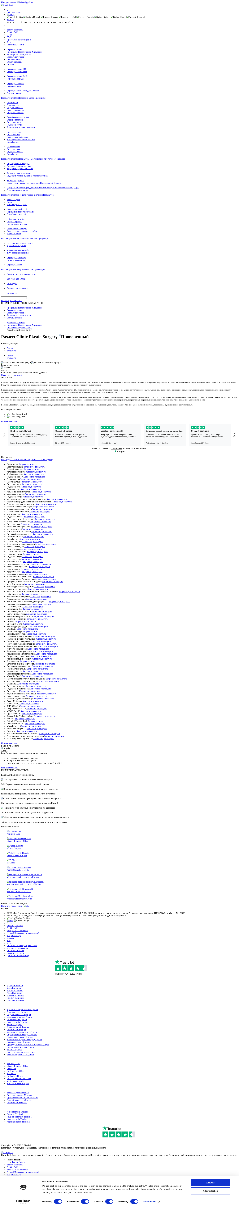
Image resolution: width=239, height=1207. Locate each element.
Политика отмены (15, 950)
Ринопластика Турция (17, 1012)
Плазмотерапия (14, 93)
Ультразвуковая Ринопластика (21, 139)
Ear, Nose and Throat (16, 279)
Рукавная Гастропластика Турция (22, 1009)
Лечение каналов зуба (17, 228)
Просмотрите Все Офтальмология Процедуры (23, 269)
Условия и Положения (17, 948)
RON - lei (57, 22)
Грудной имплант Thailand (19, 1117)
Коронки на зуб (14, 233)
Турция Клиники (15, 985)
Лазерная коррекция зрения (20, 243)
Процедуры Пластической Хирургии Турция (28, 1044)
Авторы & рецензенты (17, 930)
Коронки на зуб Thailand (18, 1122)
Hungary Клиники (15, 998)
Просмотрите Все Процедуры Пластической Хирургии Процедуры (33, 159)
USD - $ (18, 22)
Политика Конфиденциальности (22, 945)
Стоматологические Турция (20, 1037)
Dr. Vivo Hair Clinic (15, 1071)
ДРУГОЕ (11, 64)
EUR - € (10, 19)
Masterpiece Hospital (16, 1081)
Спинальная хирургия (17, 288)
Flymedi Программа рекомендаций (23, 933)
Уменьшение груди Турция (19, 1017)
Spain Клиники (14, 988)
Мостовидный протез (17, 204)
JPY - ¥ (49, 22)
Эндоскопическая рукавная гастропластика (27, 176)
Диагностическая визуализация (21, 274)
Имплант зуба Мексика (18, 1092)
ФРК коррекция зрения (17, 253)
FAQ (9, 37)
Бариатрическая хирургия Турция (22, 1032)
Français (90, 17)
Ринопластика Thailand (17, 1112)
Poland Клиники (14, 993)
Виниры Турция (14, 1024)
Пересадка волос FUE (17, 69)
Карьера (10, 938)
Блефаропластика (15, 120)
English (19, 17)
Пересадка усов (14, 86)
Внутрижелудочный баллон (20, 168)
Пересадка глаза (14, 264)
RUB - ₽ (66, 22)
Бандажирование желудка (19, 173)
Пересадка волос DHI (17, 76)
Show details (149, 1201)
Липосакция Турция (16, 1029)
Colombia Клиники (15, 1000)
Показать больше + (10, 421)
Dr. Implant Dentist (15, 1076)
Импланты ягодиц (15, 110)
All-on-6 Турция (14, 1049)
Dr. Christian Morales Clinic (19, 1078)
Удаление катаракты (16, 245)
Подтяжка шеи (13, 149)
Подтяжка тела (14, 132)
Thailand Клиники (15, 995)
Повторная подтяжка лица (19, 327)
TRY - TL (74, 22)
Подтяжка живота (15, 112)
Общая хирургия (14, 62)
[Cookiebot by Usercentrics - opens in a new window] (23, 1202)
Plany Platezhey (14, 935)
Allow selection (210, 1191)
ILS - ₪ (42, 22)
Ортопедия (12, 283)
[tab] (119, 459)
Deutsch (36, 17)
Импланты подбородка (17, 137)
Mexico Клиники (15, 990)
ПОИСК (5, 300)
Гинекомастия (13, 146)
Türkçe (122, 17)
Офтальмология (14, 59)
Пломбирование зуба (17, 214)
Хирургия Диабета (15, 180)
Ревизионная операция (17, 190)
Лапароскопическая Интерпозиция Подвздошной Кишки (34, 183)
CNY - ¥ (34, 22)
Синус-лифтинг (14, 221)
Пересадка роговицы (16, 257)
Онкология (12, 293)
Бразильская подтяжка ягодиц (21, 127)
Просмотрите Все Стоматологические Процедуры (25, 238)
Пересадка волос (14, 49)
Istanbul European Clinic (17, 1066)
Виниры (11, 202)
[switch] (85, 1201)
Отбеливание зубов (16, 219)
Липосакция (12, 102)
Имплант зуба (13, 199)
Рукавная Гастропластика (19, 166)
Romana (54, 17)
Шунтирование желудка (18, 163)
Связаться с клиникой (11, 375)
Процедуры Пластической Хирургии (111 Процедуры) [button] (27, 459)
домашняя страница (16, 322)
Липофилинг (13, 142)
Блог (9, 42)
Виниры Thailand (15, 1114)
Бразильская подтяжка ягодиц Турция (24, 1039)
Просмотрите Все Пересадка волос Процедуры (23, 98)
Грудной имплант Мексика (19, 1100)
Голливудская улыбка (17, 224)
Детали (10, 348)
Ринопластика (13, 105)
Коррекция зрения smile (18, 250)
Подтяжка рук (13, 134)
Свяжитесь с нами (15, 44)
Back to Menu (18, 1162)
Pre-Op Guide (13, 32)
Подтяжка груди (14, 125)
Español (72, 17)
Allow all (210, 1183)
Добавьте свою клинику (18, 955)
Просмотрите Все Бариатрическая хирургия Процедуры (27, 195)
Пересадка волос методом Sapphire (23, 90)
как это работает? (15, 30)
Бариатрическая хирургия (19, 54)
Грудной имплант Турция (19, 1014)
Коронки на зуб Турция (18, 1027)
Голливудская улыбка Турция (20, 1047)
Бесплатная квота (9, 767)
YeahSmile (11, 1073)
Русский (141, 17)
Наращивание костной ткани (20, 212)
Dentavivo (11, 1068)
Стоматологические (16, 57)
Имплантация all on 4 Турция (20, 1054)
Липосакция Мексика (17, 1102)
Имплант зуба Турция (17, 1022)
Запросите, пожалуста (29, 464)
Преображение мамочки (18, 117)
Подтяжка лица (14, 122)
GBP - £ (26, 22)
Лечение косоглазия (16, 260)
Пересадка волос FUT (17, 71)
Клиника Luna (13, 1063)
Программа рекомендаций (19, 40)
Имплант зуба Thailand (17, 1119)
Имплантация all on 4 (17, 209)
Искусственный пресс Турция (21, 1052)
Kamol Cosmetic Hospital (18, 1083)
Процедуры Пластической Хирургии (24, 52)
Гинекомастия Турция (17, 1019)
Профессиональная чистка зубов (22, 231)
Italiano (106, 17)
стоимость (11, 351)
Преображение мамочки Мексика (22, 1097)
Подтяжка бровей (15, 151)
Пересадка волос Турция (18, 1042)
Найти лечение (14, 12)
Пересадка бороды (15, 79)
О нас (9, 35)
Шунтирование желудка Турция (22, 1034)
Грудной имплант (15, 107)
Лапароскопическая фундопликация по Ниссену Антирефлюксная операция (43, 187)
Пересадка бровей (15, 83)
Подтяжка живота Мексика (19, 1095)
